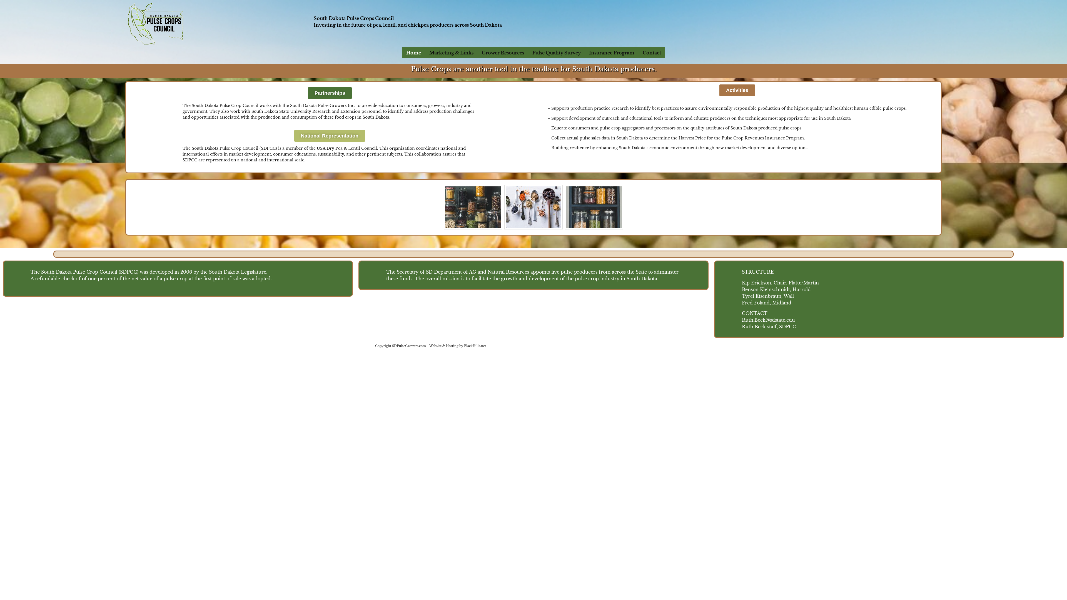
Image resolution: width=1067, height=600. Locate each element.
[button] (330, 93)
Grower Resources (503, 53)
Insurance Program (611, 53)
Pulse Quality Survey (556, 53)
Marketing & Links (451, 53)
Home (413, 53)
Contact (652, 53)
